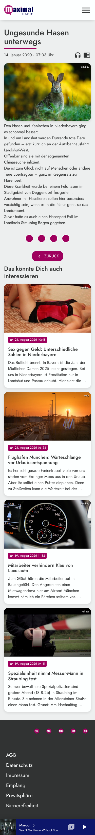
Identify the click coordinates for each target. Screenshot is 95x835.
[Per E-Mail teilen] (66, 238)
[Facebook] (47, 730)
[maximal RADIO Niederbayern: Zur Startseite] (41, 10)
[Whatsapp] (34, 730)
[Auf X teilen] (41, 238)
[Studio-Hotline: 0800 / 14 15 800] (22, 730)
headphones (77, 55)
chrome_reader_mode (86, 55)
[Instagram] (59, 730)
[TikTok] (10, 742)
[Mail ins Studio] (10, 730)
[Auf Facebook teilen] (29, 238)
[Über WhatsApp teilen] (54, 238)
